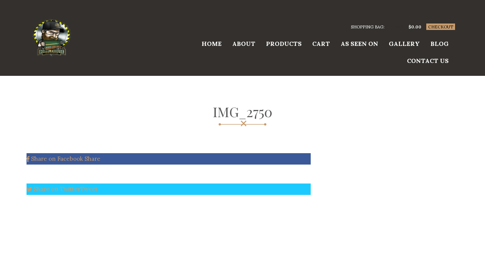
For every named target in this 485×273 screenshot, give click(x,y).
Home (212, 43)
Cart (321, 43)
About (243, 43)
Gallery (404, 43)
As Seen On (359, 43)
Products (284, 43)
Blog (439, 43)
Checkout (440, 27)
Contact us (428, 60)
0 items (395, 27)
